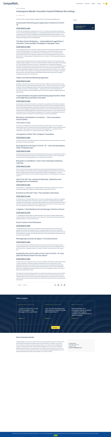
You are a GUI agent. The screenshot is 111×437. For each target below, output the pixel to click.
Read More (20, 318)
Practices (87, 3)
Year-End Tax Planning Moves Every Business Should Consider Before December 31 (55, 310)
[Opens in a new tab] (55, 285)
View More (54, 327)
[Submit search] (94, 20)
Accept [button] (55, 435)
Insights (93, 3)
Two (51, 19)
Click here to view (23, 28)
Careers (99, 3)
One (49, 19)
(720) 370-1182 (72, 346)
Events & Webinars (20, 8)
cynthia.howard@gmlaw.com (75, 347)
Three (55, 19)
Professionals (79, 3)
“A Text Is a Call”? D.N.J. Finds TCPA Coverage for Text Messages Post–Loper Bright (28, 310)
